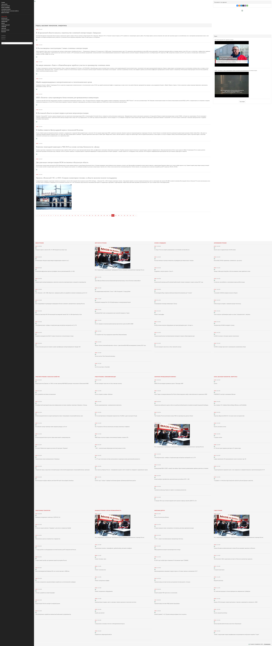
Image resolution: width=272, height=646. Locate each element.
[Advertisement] (76, 12)
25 (104, 215)
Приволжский (4, 21)
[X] (243, 5)
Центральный (4, 18)
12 (66, 215)
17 (81, 215)
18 (83, 215)
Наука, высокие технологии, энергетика (225, 376)
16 (78, 215)
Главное (3, 2)
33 (127, 215)
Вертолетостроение (5, 5)
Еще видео (242, 101)
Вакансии (3, 37)
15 (75, 215)
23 (98, 215)
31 (121, 215)
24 (101, 215)
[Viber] (245, 5)
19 (86, 215)
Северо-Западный (5, 19)
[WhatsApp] (247, 5)
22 (95, 215)
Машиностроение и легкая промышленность (108, 510)
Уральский (3, 28)
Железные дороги (159, 510)
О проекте (3, 35)
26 (107, 215)
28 (112, 215)
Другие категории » (5, 12)
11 (63, 215)
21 (92, 215)
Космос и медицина (5, 7)
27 (110, 215)
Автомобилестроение (6, 9)
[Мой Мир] (241, 5)
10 (60, 215)
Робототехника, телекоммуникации (105, 376)
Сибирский (3, 26)
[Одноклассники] (239, 5)
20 (89, 215)
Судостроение (218, 510)
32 (124, 215)
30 (118, 215)
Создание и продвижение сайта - (260, 644)
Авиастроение (4, 4)
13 (69, 215)
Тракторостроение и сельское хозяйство (10, 10)
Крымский (3, 31)
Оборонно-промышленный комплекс (165, 376)
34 (130, 215)
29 (115, 215)
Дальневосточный (5, 30)
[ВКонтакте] (237, 5)
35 (133, 215)
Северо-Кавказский (5, 25)
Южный (3, 23)
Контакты (3, 39)
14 (72, 215)
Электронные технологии (42, 510)
